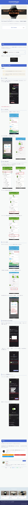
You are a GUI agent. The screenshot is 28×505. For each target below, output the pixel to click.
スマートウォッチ (9, 501)
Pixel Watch (13, 501)
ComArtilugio (14, 2)
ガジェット (5, 501)
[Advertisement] (14, 35)
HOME (1, 501)
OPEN (23, 27)
